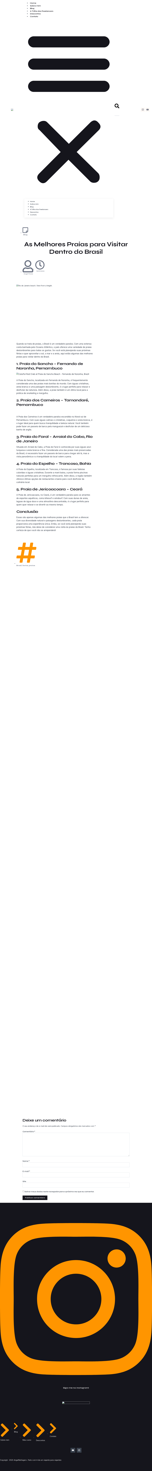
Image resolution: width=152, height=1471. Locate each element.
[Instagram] (143, 110)
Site (24, 1181)
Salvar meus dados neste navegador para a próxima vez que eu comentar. (59, 1192)
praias (32, 565)
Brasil (19, 565)
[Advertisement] (118, 712)
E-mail (26, 1171)
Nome (26, 1161)
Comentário (29, 1131)
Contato (34, 16)
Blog (32, 8)
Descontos (35, 14)
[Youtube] (148, 110)
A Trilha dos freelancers (41, 11)
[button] (68, 107)
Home (33, 3)
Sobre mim (35, 6)
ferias (25, 565)
